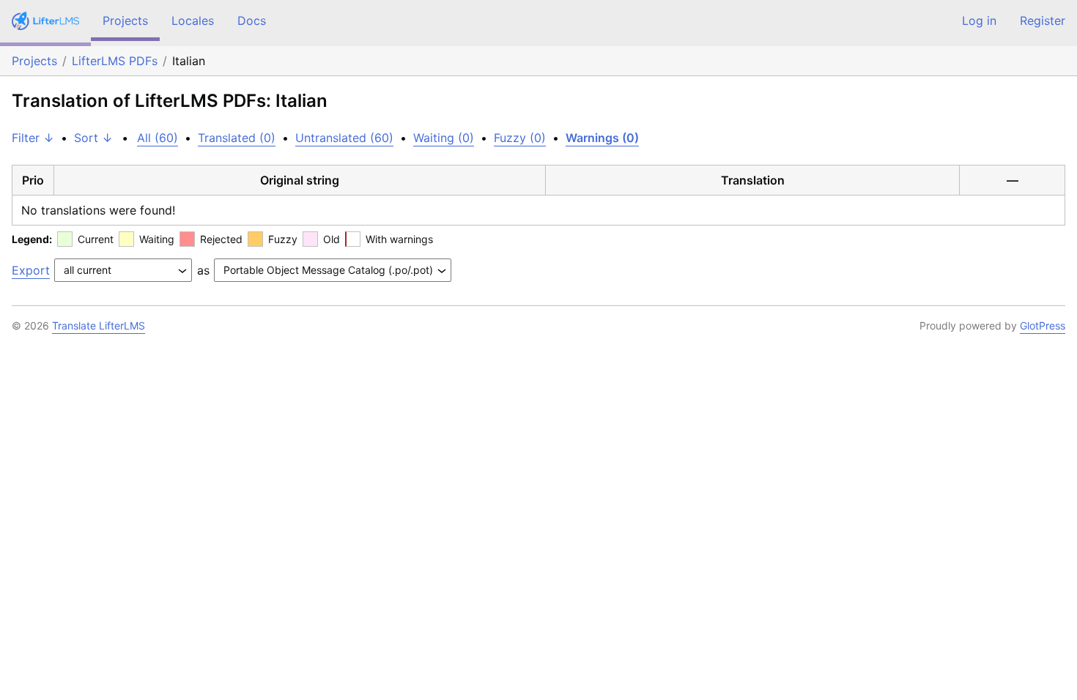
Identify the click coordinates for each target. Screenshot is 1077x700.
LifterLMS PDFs (115, 60)
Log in (979, 20)
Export (31, 270)
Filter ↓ (33, 137)
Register (1042, 20)
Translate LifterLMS (98, 325)
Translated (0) (236, 137)
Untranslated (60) (344, 137)
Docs (251, 20)
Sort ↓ (93, 137)
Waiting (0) (443, 137)
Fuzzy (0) (520, 137)
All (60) (157, 137)
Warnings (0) (602, 137)
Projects (125, 20)
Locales (192, 20)
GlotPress (1042, 325)
